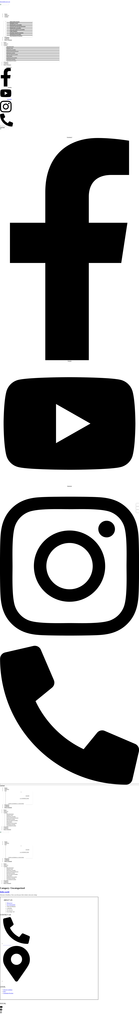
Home (5, 14)
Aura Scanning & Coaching (16, 36)
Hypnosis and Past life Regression (18, 26)
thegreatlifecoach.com (5, 1)
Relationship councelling (15, 28)
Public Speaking (13, 31)
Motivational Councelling (15, 34)
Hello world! (4, 892)
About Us (6, 15)
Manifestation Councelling (16, 24)
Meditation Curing (14, 23)
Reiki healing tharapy (15, 21)
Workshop (6, 37)
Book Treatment (8, 40)
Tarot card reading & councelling (17, 29)
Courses (6, 16)
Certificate (6, 38)
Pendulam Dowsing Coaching (16, 32)
